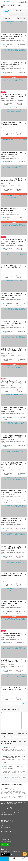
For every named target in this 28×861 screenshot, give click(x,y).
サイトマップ (16, 812)
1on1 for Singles (4, 836)
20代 (4, 737)
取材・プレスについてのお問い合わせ (8, 814)
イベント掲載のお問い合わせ (6, 817)
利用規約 (2, 823)
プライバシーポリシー (5, 825)
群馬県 (13, 777)
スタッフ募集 (16, 810)
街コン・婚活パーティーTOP (6, 777)
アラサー (17, 737)
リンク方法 (3, 812)
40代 (24, 737)
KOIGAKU (16, 833)
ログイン (23, 2)
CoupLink (3, 833)
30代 (11, 737)
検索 (26, 2)
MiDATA (15, 836)
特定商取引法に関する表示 (6, 827)
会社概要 (2, 810)
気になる (20, 2)
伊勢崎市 (16, 777)
